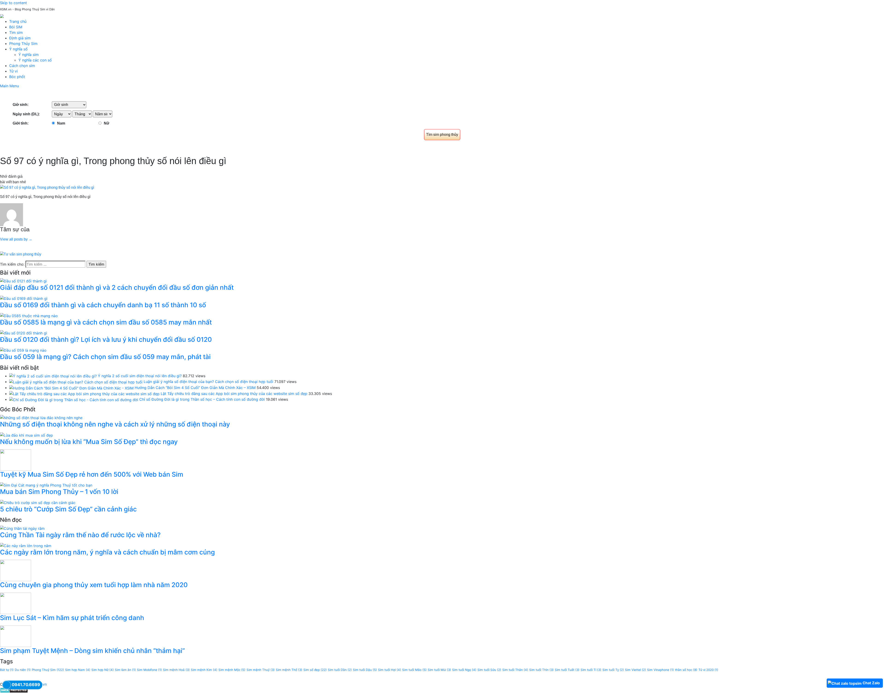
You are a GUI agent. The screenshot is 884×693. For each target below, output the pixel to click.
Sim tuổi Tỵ (613, 670)
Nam (61, 123)
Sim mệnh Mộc (231, 670)
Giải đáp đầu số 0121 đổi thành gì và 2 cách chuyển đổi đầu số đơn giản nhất (117, 287)
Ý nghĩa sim (28, 54)
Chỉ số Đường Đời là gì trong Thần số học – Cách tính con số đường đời (202, 399)
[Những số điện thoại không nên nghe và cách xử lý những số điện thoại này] (41, 417)
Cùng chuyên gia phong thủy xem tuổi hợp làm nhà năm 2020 (94, 585)
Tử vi (13, 71)
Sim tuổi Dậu (365, 670)
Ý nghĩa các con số (35, 60)
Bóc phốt (17, 76)
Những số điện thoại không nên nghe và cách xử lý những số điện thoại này (115, 424)
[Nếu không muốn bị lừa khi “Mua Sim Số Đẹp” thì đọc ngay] (26, 434)
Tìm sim (16, 32)
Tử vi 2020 (708, 670)
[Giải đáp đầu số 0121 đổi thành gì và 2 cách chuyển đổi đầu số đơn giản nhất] (23, 280)
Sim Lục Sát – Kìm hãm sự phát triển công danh (72, 618)
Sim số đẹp (315, 670)
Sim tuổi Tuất (567, 670)
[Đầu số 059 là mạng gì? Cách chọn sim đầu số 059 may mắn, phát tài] (23, 350)
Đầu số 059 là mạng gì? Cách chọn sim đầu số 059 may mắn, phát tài (105, 357)
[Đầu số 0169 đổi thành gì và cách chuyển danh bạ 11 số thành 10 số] (23, 298)
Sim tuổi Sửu (489, 670)
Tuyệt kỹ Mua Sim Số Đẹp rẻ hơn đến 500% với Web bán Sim (91, 474)
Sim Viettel (635, 670)
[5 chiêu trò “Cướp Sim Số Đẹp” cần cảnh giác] (38, 502)
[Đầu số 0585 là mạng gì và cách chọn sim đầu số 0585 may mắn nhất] (29, 315)
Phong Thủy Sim (23, 43)
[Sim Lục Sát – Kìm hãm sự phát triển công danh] (15, 603)
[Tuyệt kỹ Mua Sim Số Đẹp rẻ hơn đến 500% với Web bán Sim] (15, 459)
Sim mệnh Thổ (289, 670)
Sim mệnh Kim (204, 670)
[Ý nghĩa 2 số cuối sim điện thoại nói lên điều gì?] (53, 376)
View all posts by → (16, 239)
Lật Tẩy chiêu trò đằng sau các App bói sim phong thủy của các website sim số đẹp (234, 393)
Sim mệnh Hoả (176, 670)
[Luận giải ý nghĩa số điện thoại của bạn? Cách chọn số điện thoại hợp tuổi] (75, 381)
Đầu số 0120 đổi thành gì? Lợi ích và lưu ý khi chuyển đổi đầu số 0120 (106, 339)
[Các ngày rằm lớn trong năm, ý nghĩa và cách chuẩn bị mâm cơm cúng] (25, 545)
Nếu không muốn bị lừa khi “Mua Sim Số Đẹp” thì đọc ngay (89, 442)
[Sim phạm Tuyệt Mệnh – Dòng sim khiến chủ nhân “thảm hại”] (15, 636)
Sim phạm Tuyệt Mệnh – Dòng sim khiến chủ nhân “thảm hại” (92, 651)
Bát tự (7, 670)
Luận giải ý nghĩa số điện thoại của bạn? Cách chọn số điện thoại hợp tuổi (208, 381)
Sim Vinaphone (660, 670)
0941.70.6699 (26, 684)
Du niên (23, 670)
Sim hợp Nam (77, 670)
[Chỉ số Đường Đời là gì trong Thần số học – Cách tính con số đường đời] (73, 399)
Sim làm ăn (125, 670)
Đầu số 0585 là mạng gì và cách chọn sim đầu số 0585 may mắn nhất (106, 322)
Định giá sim (20, 38)
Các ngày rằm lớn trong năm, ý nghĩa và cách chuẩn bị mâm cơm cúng (107, 552)
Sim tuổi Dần (340, 670)
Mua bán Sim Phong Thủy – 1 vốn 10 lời (59, 492)
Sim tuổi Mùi (439, 670)
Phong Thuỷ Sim (48, 670)
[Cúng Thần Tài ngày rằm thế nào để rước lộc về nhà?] (22, 528)
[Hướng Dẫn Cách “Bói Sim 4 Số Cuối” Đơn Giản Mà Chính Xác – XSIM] (71, 387)
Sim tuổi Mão (414, 670)
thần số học (686, 670)
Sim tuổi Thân (515, 670)
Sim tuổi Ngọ (464, 670)
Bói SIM (15, 27)
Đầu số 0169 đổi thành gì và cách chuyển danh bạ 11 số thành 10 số (103, 305)
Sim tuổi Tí (591, 670)
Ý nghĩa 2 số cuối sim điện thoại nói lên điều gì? (140, 376)
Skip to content (13, 2)
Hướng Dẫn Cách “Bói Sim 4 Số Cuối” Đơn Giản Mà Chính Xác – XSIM (195, 387)
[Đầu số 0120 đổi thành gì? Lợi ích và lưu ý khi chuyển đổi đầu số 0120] (23, 332)
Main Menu (9, 86)
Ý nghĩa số (18, 49)
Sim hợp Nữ (102, 670)
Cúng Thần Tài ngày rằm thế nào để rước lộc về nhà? (80, 535)
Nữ (106, 123)
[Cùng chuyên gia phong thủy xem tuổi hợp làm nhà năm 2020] (15, 570)
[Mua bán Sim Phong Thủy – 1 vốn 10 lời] (46, 485)
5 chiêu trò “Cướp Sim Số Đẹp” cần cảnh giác (68, 509)
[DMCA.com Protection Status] (14, 689)
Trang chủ (17, 21)
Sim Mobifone (149, 670)
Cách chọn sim (22, 65)
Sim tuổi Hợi (389, 670)
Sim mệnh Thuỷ (261, 670)
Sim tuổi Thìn (541, 670)
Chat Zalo (871, 683)
